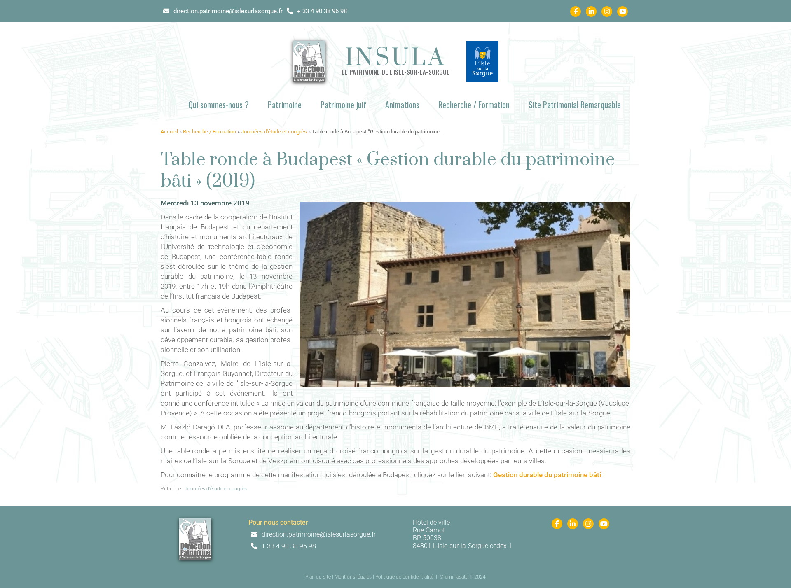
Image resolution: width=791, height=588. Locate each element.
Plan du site (318, 577)
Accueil (169, 131)
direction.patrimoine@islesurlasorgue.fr (227, 11)
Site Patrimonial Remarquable (575, 104)
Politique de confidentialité (404, 577)
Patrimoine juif (343, 104)
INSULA (395, 58)
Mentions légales (353, 577)
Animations (402, 104)
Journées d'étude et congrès (274, 131)
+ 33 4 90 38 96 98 (321, 11)
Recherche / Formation (474, 104)
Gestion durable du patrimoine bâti (547, 475)
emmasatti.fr (459, 577)
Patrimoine (285, 104)
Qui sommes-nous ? (218, 104)
